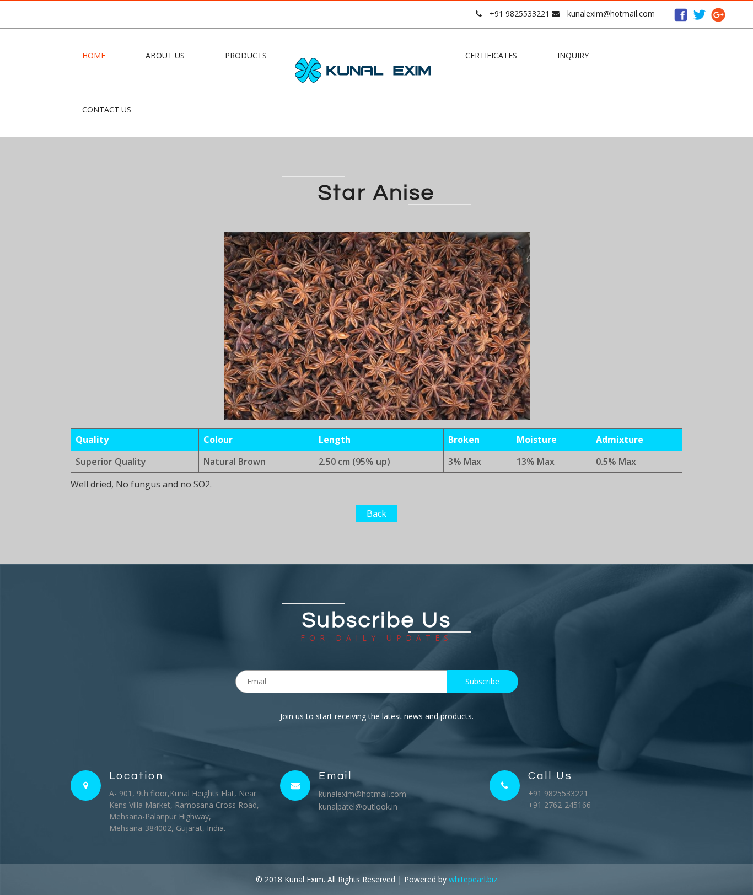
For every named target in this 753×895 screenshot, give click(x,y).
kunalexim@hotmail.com (611, 13)
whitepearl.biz (473, 879)
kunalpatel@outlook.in (358, 806)
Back (376, 513)
